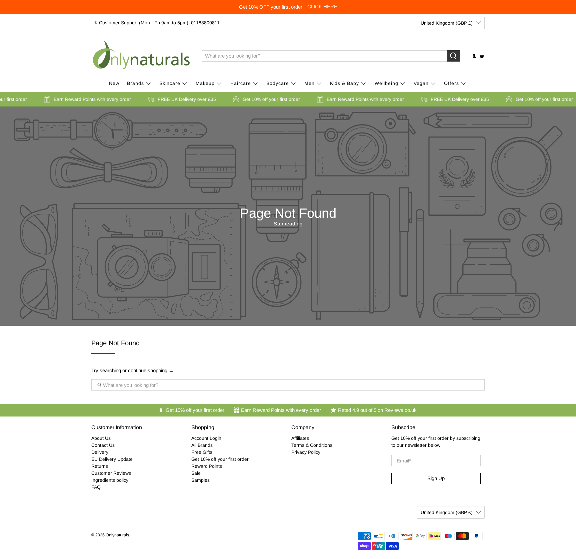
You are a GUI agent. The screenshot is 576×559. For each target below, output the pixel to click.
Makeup (205, 83)
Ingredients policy (109, 480)
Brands (135, 83)
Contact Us (103, 445)
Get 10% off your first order (220, 459)
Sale (196, 473)
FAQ (96, 487)
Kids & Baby (344, 83)
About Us (101, 438)
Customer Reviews (111, 473)
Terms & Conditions (311, 445)
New (114, 83)
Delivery (99, 452)
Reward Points (206, 466)
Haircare (240, 83)
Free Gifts (201, 452)
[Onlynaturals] (142, 56)
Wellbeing (386, 83)
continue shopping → (151, 370)
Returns (99, 466)
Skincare (169, 83)
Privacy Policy (305, 452)
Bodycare (277, 83)
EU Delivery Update (112, 459)
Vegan (421, 83)
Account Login (206, 438)
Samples (200, 480)
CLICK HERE (322, 6)
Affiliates (300, 438)
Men (309, 83)
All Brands (202, 445)
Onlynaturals (117, 535)
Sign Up (436, 478)
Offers (451, 83)
